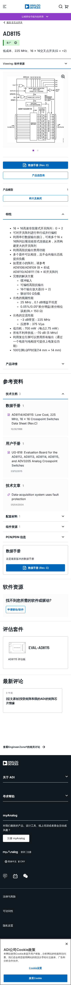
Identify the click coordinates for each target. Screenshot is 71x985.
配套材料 (13, 516)
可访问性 (8, 910)
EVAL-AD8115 (39, 647)
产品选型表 (38, 175)
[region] (35, 962)
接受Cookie (35, 978)
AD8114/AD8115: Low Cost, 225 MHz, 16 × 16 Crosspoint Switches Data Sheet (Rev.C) (35, 419)
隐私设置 (8, 925)
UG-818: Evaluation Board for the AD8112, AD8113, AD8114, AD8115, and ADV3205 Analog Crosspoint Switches (35, 459)
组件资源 (13, 526)
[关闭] (67, 944)
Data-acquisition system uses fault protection (35, 497)
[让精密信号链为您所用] (35, 16)
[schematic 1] (35, 109)
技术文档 (13, 394)
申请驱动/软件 (15, 609)
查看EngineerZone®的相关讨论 (21, 746)
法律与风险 (9, 896)
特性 (9, 214)
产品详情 (11, 364)
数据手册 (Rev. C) (38, 165)
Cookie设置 (35, 968)
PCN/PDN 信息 (16, 537)
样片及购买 (35, 198)
